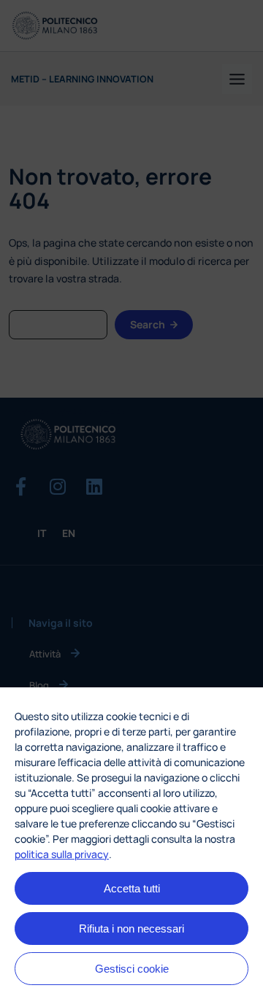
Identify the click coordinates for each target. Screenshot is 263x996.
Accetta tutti (132, 888)
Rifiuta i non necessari (131, 928)
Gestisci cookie (132, 968)
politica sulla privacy (62, 854)
